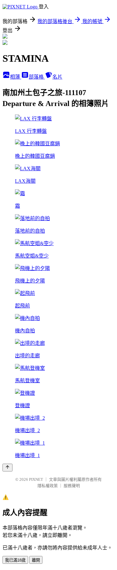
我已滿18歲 (15, 560)
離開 (36, 560)
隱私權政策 (47, 485)
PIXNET (36, 479)
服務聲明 (72, 485)
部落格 (37, 77)
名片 (57, 77)
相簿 (15, 77)
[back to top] (7, 467)
